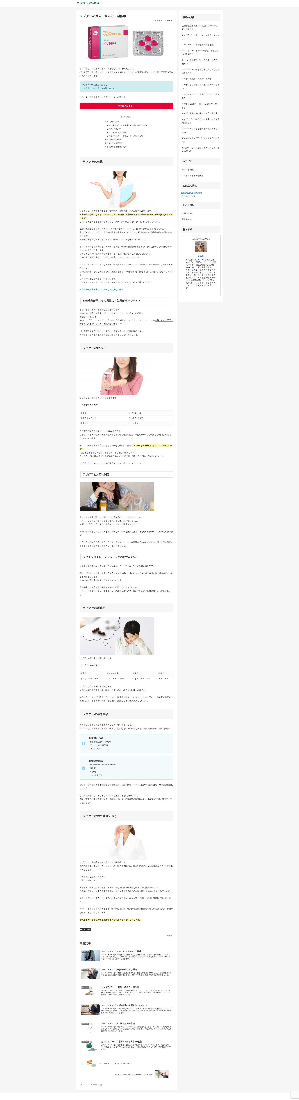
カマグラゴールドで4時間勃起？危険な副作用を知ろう (200, 52)
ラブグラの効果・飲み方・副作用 (197, 79)
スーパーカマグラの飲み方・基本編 (198, 45)
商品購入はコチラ (126, 106)
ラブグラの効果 (113, 122)
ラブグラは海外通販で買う (117, 147)
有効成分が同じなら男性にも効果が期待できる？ (128, 125)
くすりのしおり (188, 196)
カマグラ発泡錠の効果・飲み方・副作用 (199, 113)
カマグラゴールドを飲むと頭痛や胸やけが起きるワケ (200, 71)
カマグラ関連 (86, 929)
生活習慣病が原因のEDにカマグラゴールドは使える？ (200, 27)
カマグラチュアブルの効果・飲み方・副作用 (200, 87)
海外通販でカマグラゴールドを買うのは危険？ (200, 140)
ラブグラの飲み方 (114, 129)
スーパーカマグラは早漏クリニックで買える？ (200, 96)
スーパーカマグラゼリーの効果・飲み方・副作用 (200, 62)
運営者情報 (187, 219)
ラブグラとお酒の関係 (117, 132)
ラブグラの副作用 (114, 140)
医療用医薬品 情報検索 (191, 193)
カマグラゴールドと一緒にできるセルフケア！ (200, 37)
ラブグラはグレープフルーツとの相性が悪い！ (127, 136)
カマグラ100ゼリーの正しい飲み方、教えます (200, 106)
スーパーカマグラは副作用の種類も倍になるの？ (200, 131)
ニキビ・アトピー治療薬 (193, 176)
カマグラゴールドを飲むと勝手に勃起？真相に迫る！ (200, 121)
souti (201, 256)
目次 (123, 117)
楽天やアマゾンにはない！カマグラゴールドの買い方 (200, 150)
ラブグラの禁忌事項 (115, 143)
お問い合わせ (188, 213)
